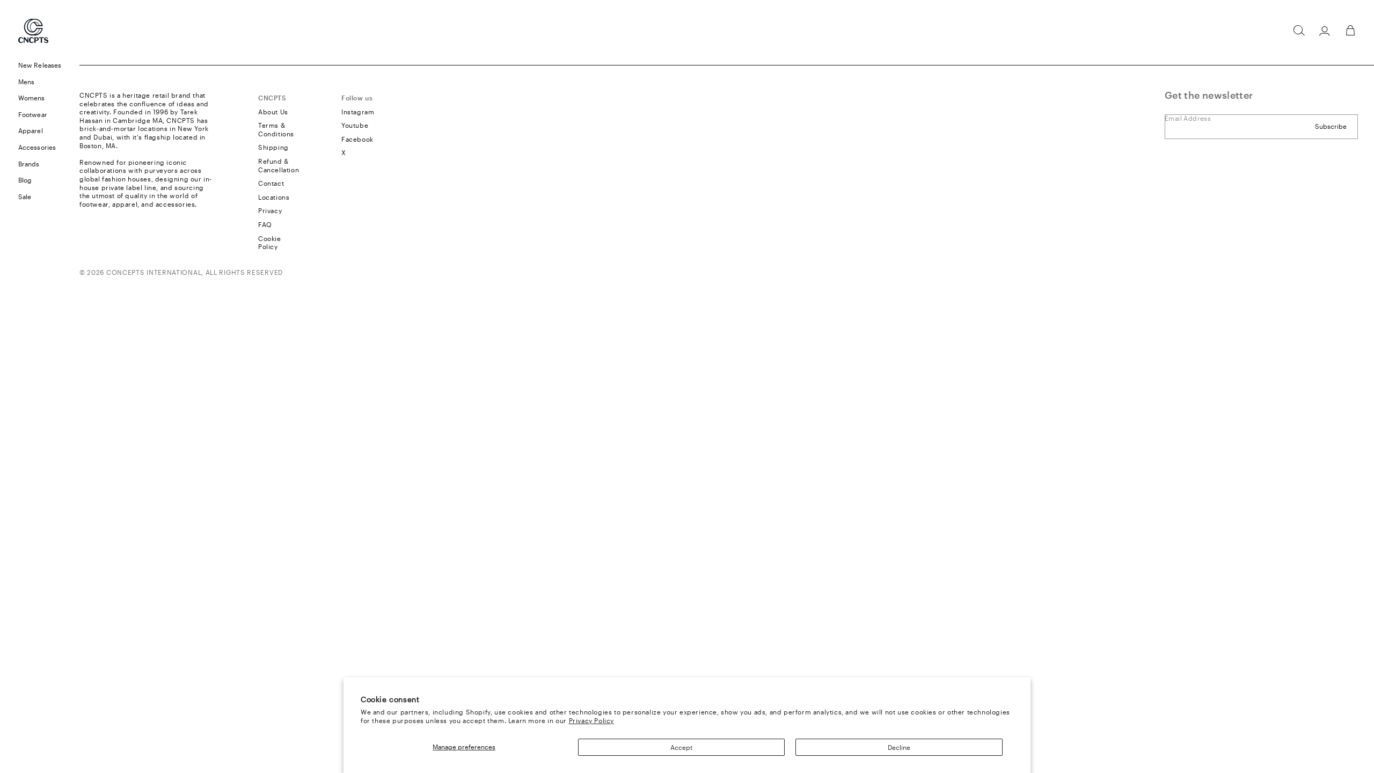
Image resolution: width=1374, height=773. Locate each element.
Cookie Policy (269, 243)
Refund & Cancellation (278, 165)
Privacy (270, 210)
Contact (271, 183)
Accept (681, 747)
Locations (273, 197)
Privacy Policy (591, 720)
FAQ (265, 224)
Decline (899, 747)
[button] (1299, 30)
